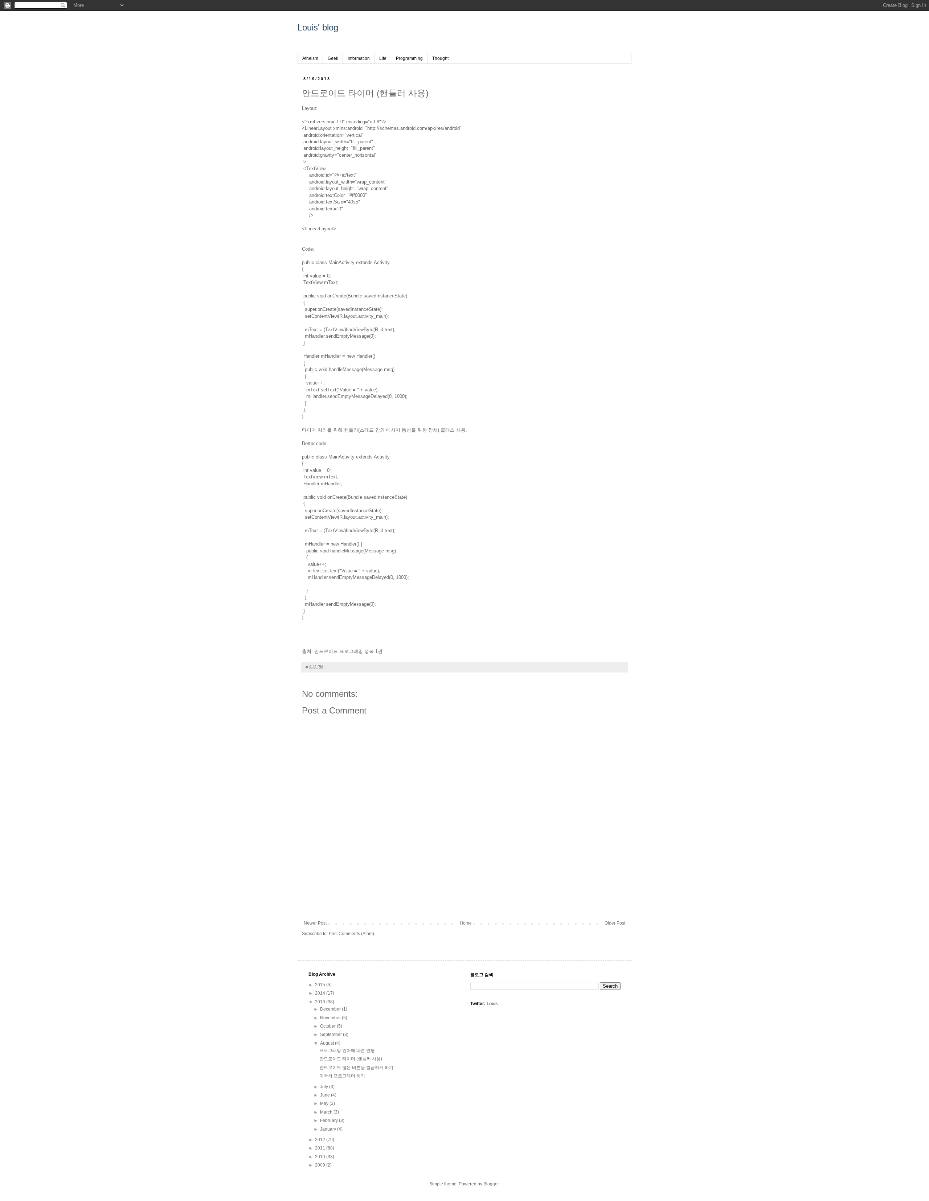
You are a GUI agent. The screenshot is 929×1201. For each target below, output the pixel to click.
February (329, 1120)
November (331, 1017)
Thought (440, 58)
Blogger (491, 1183)
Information (359, 58)
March (326, 1112)
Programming (409, 58)
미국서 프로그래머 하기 (342, 1075)
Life (382, 58)
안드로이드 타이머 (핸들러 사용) (350, 1058)
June (325, 1095)
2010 (320, 1156)
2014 (320, 993)
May (325, 1103)
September (331, 1034)
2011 (320, 1148)
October (328, 1026)
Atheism (310, 58)
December (331, 1009)
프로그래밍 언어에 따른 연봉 (347, 1050)
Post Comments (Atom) (351, 933)
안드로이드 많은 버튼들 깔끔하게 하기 (356, 1067)
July (324, 1086)
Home (466, 923)
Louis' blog (318, 27)
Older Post (615, 923)
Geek (333, 58)
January (328, 1129)
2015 (320, 984)
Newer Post (315, 923)
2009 (320, 1165)
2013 (320, 1001)
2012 (320, 1139)
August (327, 1043)
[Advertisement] (464, 895)
